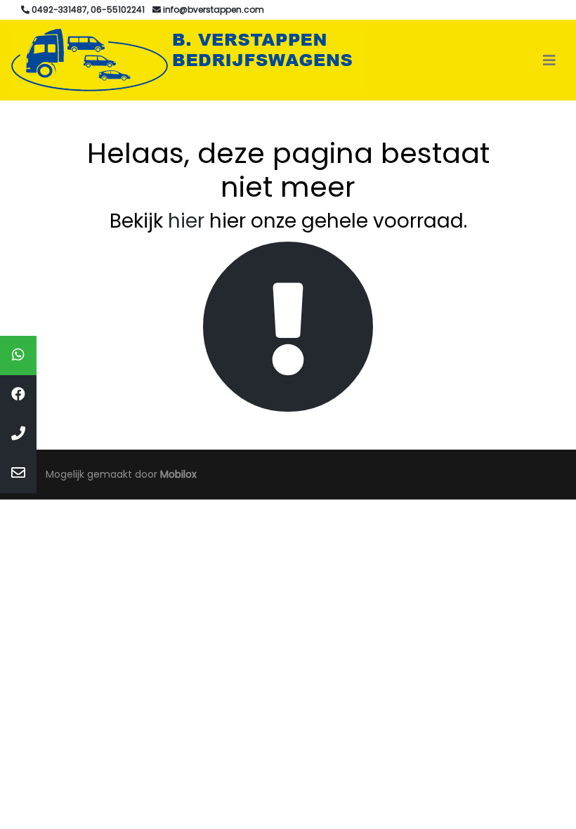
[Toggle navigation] (549, 60)
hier (186, 221)
